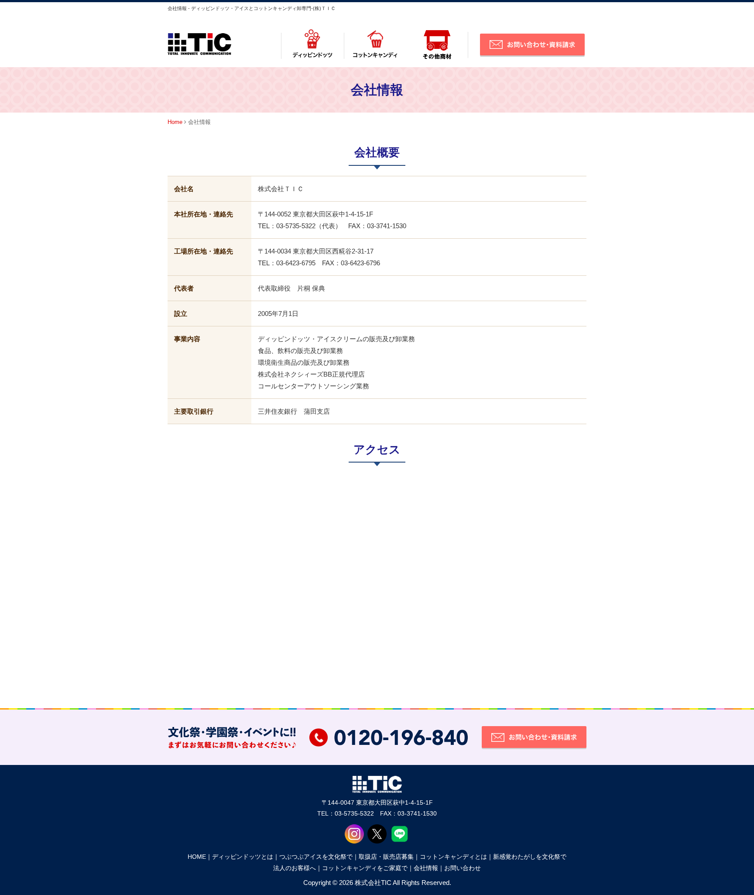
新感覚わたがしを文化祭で (529, 856)
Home (175, 122)
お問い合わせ (462, 867)
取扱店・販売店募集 (386, 856)
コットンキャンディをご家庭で (365, 867)
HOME (197, 856)
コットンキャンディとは (453, 856)
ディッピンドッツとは (242, 856)
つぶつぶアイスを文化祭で (316, 856)
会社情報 (426, 867)
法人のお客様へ (294, 867)
